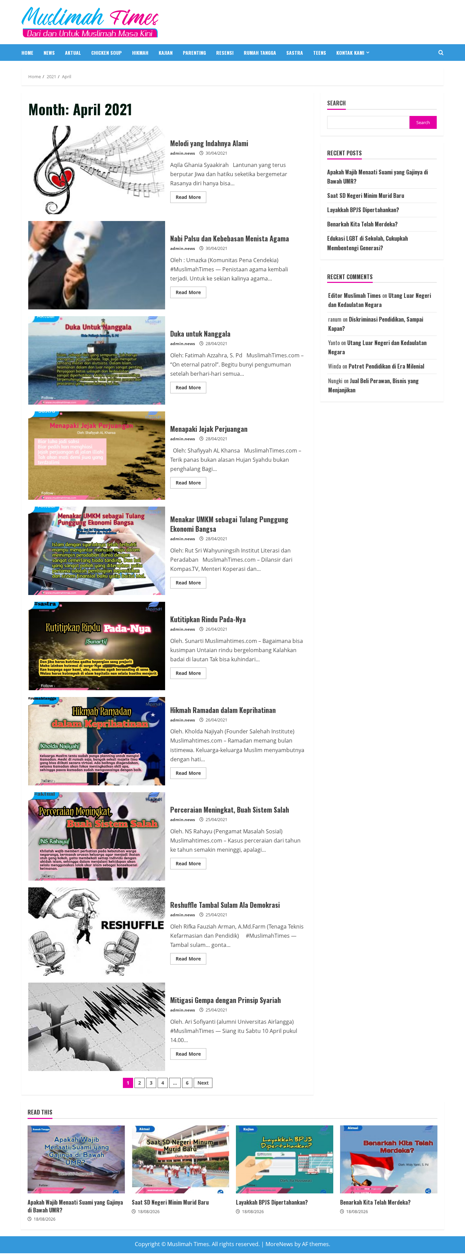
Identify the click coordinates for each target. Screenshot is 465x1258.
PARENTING (194, 52)
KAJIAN (166, 52)
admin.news (182, 153)
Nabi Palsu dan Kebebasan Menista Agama (96, 265)
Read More (191, 198)
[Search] (441, 52)
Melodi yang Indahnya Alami (96, 170)
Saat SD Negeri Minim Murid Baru (365, 195)
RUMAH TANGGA (260, 52)
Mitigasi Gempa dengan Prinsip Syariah (96, 1027)
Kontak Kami (350, 52)
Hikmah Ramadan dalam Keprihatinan (96, 741)
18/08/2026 (44, 1219)
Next (203, 1083)
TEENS (319, 52)
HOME (27, 52)
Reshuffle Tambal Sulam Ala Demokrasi (96, 931)
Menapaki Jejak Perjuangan (96, 455)
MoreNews (279, 1244)
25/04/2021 (216, 819)
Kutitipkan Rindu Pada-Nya (96, 646)
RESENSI (225, 52)
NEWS (49, 52)
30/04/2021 (216, 153)
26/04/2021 (216, 629)
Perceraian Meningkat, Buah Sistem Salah (96, 836)
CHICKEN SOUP (106, 52)
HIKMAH (140, 52)
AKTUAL (73, 52)
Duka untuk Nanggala (96, 360)
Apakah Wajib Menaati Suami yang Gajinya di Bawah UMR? (76, 1159)
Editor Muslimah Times (354, 296)
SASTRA (294, 52)
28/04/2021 (216, 343)
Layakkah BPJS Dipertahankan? (363, 210)
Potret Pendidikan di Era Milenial (386, 366)
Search (336, 103)
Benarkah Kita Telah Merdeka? (362, 224)
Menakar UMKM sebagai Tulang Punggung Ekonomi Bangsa (96, 551)
